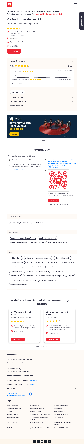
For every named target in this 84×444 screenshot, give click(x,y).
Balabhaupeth (36, 222)
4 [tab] (43, 346)
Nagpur (31, 384)
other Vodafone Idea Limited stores (23, 376)
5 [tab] (45, 346)
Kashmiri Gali (14, 222)
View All (70, 66)
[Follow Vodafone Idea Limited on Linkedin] (42, 441)
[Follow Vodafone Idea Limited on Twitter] (38, 441)
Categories (12, 355)
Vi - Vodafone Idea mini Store (21, 313)
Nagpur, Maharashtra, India (16, 395)
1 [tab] (39, 140)
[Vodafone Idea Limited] (9, 4)
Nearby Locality (16, 106)
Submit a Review (17, 92)
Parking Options (17, 97)
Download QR (53, 200)
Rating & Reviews (17, 61)
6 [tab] (46, 346)
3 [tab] (42, 140)
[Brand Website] (49, 441)
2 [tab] (40, 140)
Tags (9, 400)
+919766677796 (16, 38)
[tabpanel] (42, 126)
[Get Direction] (30, 395)
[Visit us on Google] (34, 441)
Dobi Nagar (25, 222)
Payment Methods (18, 101)
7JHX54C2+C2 (12, 393)
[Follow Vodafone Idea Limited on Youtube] (45, 441)
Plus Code (11, 388)
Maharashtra (33, 381)
